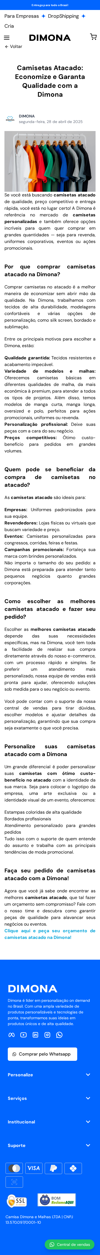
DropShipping (63, 16)
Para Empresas (21, 16)
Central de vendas (73, 1244)
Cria (9, 26)
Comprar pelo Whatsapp (45, 1054)
